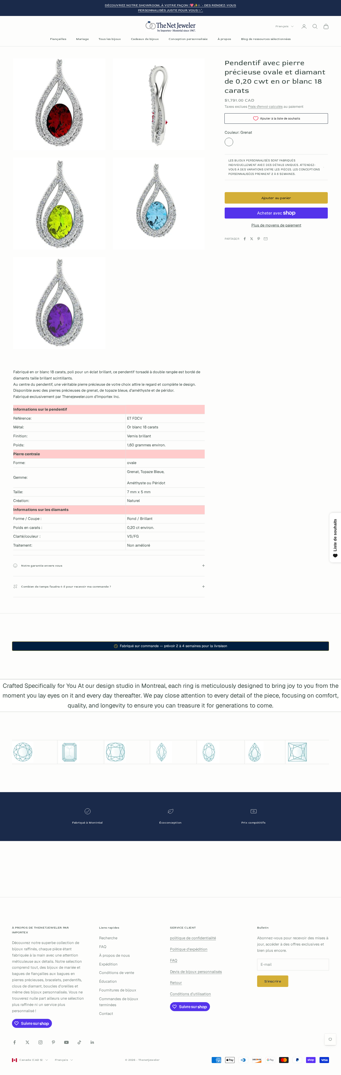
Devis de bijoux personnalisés (196, 971)
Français (282, 26)
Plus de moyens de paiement (276, 225)
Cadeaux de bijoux (145, 39)
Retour (176, 982)
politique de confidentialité (193, 938)
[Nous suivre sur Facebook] (14, 1042)
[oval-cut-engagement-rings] (220, 752)
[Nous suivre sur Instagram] (40, 1042)
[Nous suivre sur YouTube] (66, 1042)
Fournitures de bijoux (117, 990)
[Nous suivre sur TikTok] (79, 1042)
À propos (224, 39)
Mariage (82, 39)
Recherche (108, 938)
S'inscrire (272, 981)
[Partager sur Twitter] (252, 239)
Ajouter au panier (276, 198)
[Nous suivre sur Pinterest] (53, 1042)
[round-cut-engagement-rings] (34, 752)
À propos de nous (114, 955)
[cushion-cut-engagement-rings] (127, 752)
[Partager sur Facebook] (245, 239)
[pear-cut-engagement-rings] (265, 752)
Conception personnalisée (188, 39)
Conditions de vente (116, 972)
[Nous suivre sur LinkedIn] (92, 1042)
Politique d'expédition (188, 949)
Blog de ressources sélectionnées (266, 39)
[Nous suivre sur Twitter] (27, 1042)
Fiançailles (58, 39)
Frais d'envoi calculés (265, 106)
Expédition (108, 964)
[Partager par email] (266, 239)
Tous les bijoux (110, 39)
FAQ (102, 946)
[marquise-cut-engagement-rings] (173, 752)
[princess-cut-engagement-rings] (308, 752)
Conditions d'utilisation (190, 993)
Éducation (108, 981)
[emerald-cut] (81, 752)
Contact (106, 1013)
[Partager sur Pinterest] (259, 239)
